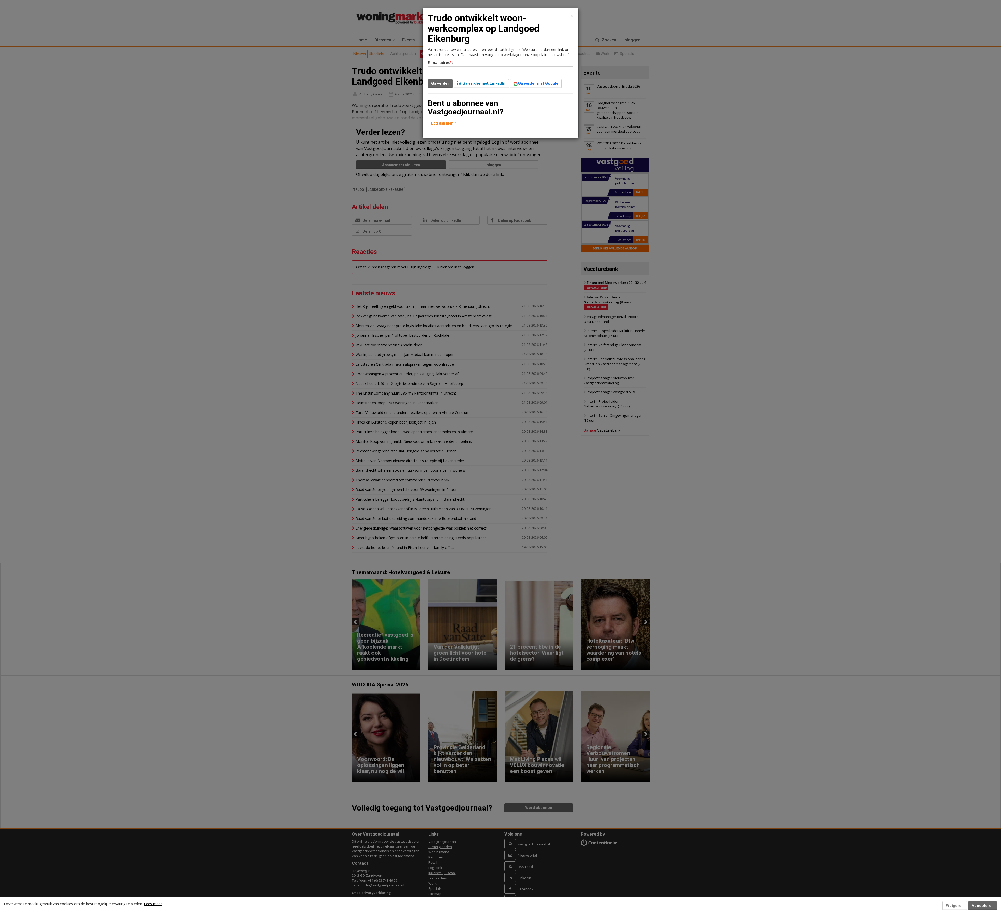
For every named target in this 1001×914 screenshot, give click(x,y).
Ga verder (440, 83)
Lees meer (153, 903)
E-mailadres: (440, 62)
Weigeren (955, 905)
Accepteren (983, 905)
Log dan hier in (444, 123)
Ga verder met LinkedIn (483, 83)
